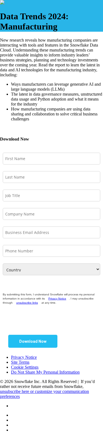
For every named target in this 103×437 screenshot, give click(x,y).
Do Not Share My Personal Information (45, 372)
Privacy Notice (57, 298)
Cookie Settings (24, 367)
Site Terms (20, 362)
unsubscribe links (27, 302)
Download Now (32, 341)
